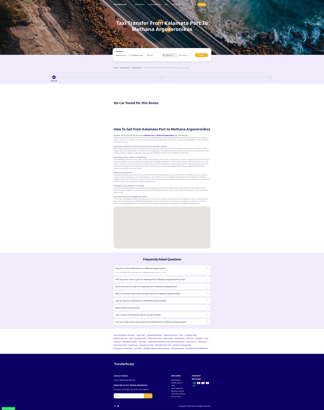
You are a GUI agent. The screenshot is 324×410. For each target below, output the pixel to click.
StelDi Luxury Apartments (137, 338)
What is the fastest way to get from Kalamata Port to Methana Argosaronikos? (147, 293)
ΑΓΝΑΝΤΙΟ (117, 342)
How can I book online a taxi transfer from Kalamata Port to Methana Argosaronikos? (150, 322)
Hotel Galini (143, 342)
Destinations (140, 4)
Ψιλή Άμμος (199, 338)
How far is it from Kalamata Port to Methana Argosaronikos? (140, 268)
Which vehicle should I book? (127, 307)
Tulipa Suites (140, 335)
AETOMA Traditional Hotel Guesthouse (156, 348)
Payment (270, 80)
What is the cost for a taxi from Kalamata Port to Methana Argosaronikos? (146, 286)
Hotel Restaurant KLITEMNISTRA (197, 348)
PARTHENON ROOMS (130, 342)
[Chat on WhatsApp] (8, 408)
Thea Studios (202, 342)
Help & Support (176, 383)
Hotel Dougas (133, 345)
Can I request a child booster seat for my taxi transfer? (138, 315)
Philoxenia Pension (177, 348)
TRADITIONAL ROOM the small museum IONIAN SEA (166, 342)
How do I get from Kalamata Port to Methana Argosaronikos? (140, 300)
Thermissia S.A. (191, 342)
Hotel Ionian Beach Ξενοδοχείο (124, 335)
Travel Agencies (154, 4)
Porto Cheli (190, 338)
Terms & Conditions (178, 394)
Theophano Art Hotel (146, 345)
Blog (166, 4)
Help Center (176, 4)
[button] (129, 55)
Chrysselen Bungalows (154, 335)
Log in (202, 5)
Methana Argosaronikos (165, 135)
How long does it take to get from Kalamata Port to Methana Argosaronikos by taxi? (150, 279)
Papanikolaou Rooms (170, 335)
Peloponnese (136, 68)
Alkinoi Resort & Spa (120, 338)
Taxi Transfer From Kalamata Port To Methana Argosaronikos (166, 68)
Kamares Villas (168, 338)
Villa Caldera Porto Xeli (163, 345)
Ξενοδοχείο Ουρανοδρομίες (181, 345)
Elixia (181, 335)
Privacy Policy (176, 396)
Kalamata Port (149, 135)
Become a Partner (177, 391)
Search (201, 55)
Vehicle (54, 80)
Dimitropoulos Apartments (123, 348)
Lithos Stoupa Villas (120, 345)
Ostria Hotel (138, 348)
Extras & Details (162, 80)
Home (116, 68)
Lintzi (206, 338)
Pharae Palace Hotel (155, 338)
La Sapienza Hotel (191, 335)
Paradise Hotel (180, 338)
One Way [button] (119, 51)
